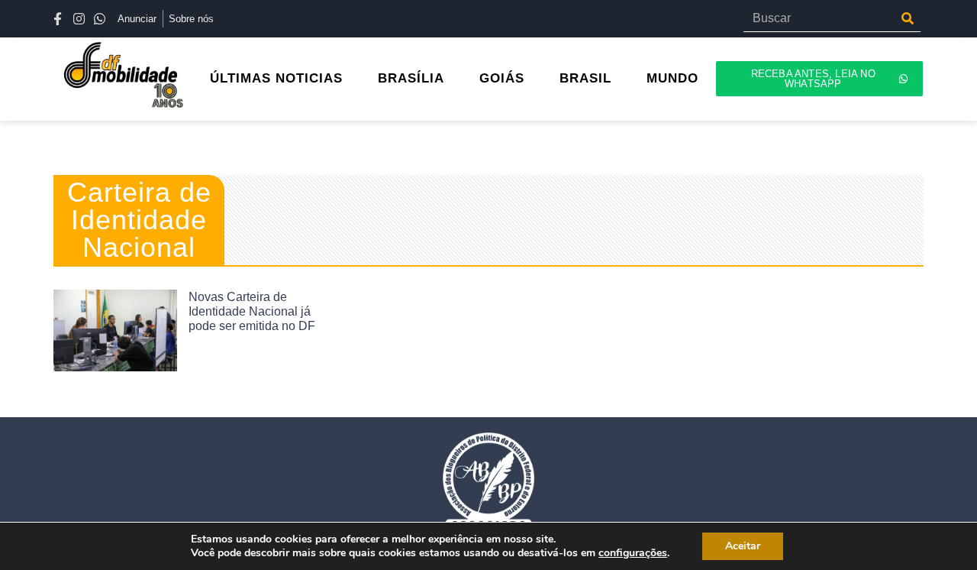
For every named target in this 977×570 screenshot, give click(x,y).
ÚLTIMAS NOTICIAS (276, 78)
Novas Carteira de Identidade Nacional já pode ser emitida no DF (252, 311)
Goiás (501, 78)
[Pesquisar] (907, 18)
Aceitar (742, 546)
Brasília (411, 78)
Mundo (672, 78)
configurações (632, 553)
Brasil (585, 78)
